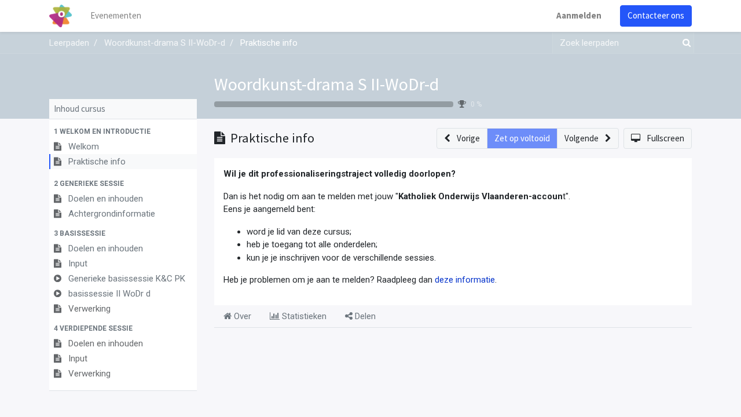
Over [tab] (241, 316)
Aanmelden (578, 15)
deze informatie (465, 280)
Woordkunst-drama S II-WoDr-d (326, 84)
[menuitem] (116, 16)
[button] (123, 131)
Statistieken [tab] (303, 316)
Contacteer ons (656, 15)
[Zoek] (684, 43)
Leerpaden (69, 43)
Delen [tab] (364, 316)
